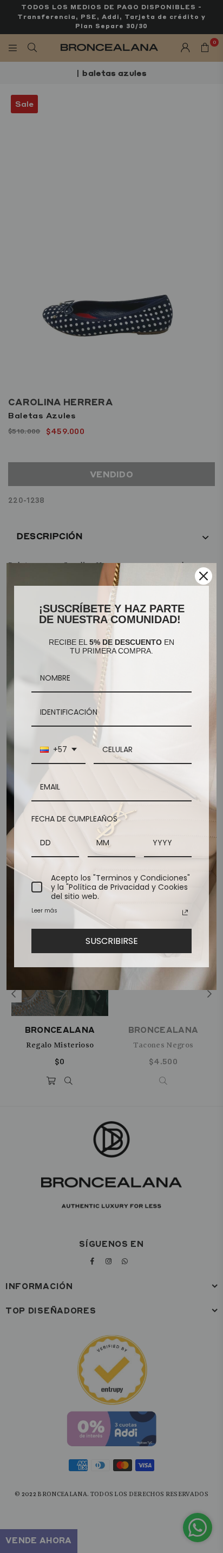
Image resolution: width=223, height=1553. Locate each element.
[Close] (204, 576)
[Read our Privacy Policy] (185, 912)
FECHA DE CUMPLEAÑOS (74, 818)
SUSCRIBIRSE (112, 941)
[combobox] (58, 750)
